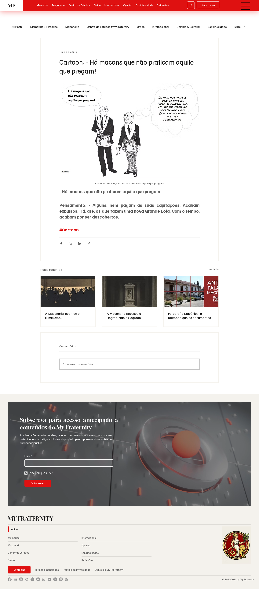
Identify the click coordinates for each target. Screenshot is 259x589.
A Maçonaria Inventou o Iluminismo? (62, 315)
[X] (32, 579)
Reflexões (87, 560)
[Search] (191, 5)
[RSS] (66, 579)
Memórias (14, 537)
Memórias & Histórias (44, 27)
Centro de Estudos (18, 552)
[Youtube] (38, 579)
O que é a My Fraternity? (109, 569)
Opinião (86, 545)
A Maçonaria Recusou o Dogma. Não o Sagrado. (124, 315)
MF (11, 6)
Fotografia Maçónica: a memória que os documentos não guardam (189, 315)
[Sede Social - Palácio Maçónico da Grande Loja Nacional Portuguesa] (191, 291)
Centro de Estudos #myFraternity (108, 27)
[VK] (49, 579)
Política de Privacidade (77, 569)
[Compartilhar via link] (89, 243)
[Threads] (61, 579)
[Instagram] (21, 579)
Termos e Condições (46, 569)
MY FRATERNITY (30, 518)
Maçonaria (72, 27)
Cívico (141, 27)
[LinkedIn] (15, 579)
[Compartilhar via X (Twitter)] (70, 243)
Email (28, 455)
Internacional (160, 27)
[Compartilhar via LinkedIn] (80, 243)
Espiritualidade (217, 27)
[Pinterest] (27, 579)
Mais (237, 27)
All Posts (17, 27)
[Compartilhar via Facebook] (61, 243)
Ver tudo (214, 269)
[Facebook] (10, 579)
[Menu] (245, 6)
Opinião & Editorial (188, 27)
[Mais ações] (197, 52)
